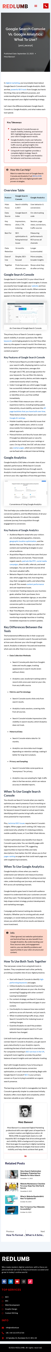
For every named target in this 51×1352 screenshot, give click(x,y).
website (35, 286)
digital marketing (13, 83)
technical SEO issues (16, 823)
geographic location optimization (23, 541)
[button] (35, 6)
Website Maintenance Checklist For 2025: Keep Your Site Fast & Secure (32, 1186)
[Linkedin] (25, 1156)
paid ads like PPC (29, 561)
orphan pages (18, 448)
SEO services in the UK (35, 1051)
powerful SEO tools (19, 89)
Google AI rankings (17, 418)
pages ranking (9, 856)
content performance (35, 584)
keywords (8, 341)
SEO (26, 1075)
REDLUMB (37, 176)
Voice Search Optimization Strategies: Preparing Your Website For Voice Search (30, 1173)
